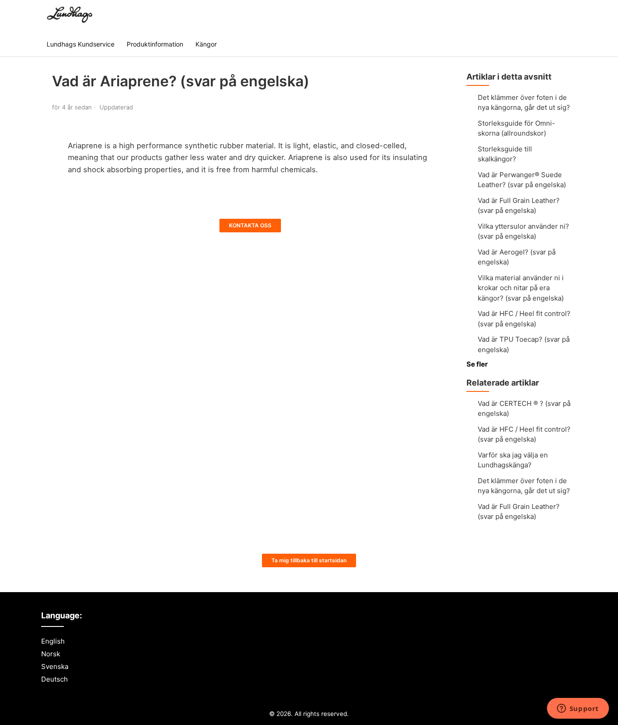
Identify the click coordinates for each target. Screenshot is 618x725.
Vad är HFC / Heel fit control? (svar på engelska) (524, 318)
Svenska (54, 666)
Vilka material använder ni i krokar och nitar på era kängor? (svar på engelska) (521, 287)
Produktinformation (155, 44)
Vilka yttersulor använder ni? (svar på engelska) (523, 231)
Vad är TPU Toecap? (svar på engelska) (524, 344)
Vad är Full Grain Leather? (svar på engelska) (519, 205)
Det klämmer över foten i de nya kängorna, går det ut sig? (524, 102)
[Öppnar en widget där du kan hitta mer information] (578, 709)
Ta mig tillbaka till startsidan (309, 560)
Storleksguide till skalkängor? (505, 154)
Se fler (477, 364)
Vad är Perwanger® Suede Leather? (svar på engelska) (522, 179)
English (53, 641)
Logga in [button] (554, 15)
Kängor (206, 44)
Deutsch (54, 679)
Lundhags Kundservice (80, 44)
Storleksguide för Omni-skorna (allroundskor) (516, 128)
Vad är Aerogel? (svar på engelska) (517, 257)
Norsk (50, 654)
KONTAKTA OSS (250, 225)
